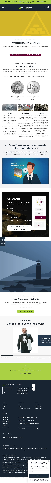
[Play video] (25, 170)
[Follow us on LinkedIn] (4, 392)
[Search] (5, 7)
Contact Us (5, 419)
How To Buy (5, 413)
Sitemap (4, 425)
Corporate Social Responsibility (6, 422)
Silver (3, 408)
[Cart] (48, 7)
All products (5, 404)
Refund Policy (38, 406)
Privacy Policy (38, 404)
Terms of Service (39, 408)
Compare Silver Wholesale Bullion (14, 76)
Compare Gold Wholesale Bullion (36, 76)
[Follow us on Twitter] (7, 389)
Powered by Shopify (18, 437)
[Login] (45, 7)
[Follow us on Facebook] (4, 389)
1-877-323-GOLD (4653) (22, 391)
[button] (2, 241)
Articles (20, 404)
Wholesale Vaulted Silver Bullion (33, 97)
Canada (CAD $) (6, 433)
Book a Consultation (25, 311)
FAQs (20, 406)
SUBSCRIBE (39, 476)
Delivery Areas (5, 428)
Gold (3, 406)
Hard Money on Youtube (24, 408)
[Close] (49, 461)
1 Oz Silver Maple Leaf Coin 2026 (17, 97)
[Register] (37, 428)
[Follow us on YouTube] (11, 389)
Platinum (4, 411)
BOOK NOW (29, 2)
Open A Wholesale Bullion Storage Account (25, 54)
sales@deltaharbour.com (23, 393)
